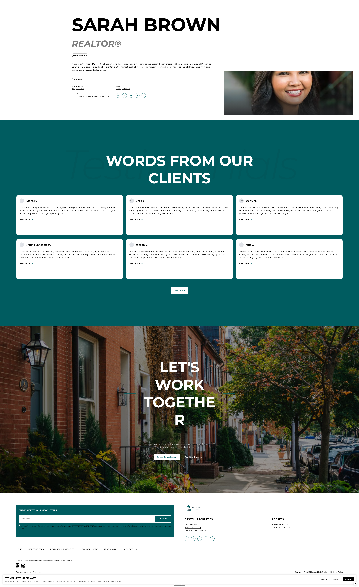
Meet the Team (36, 549)
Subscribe (162, 519)
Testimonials (111, 549)
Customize (336, 579)
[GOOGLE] (131, 95)
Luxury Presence (34, 572)
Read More (179, 290)
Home (19, 549)
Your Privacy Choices (179, 585)
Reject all (324, 579)
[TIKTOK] (124, 95)
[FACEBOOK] (187, 538)
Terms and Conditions (78, 525)
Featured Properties (62, 549)
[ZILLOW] (137, 95)
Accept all (348, 579)
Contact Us (130, 549)
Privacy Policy (90, 525)
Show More (77, 79)
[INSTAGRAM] (118, 95)
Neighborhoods (89, 549)
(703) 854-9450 (191, 524)
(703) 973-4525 (78, 89)
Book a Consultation (167, 457)
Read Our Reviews (193, 457)
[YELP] (143, 95)
